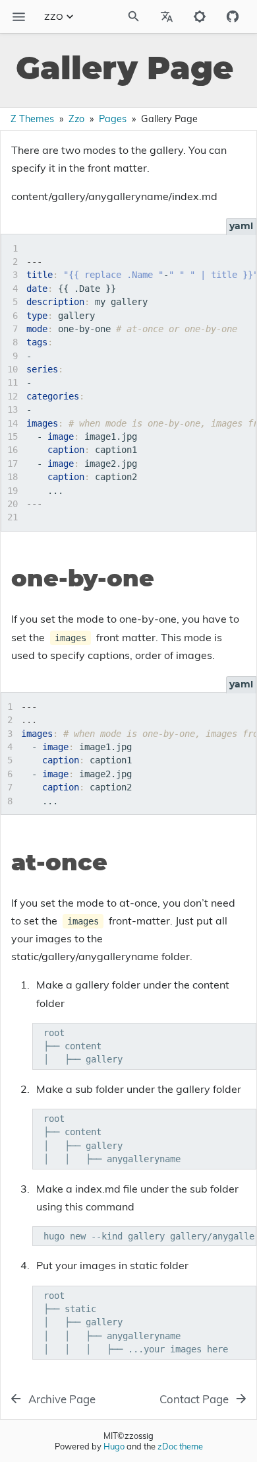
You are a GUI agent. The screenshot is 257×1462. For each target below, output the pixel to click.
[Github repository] (232, 16)
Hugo (114, 1446)
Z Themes (32, 119)
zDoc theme (180, 1446)
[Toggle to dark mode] (199, 16)
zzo (53, 16)
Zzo (76, 119)
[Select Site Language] (166, 16)
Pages (113, 119)
